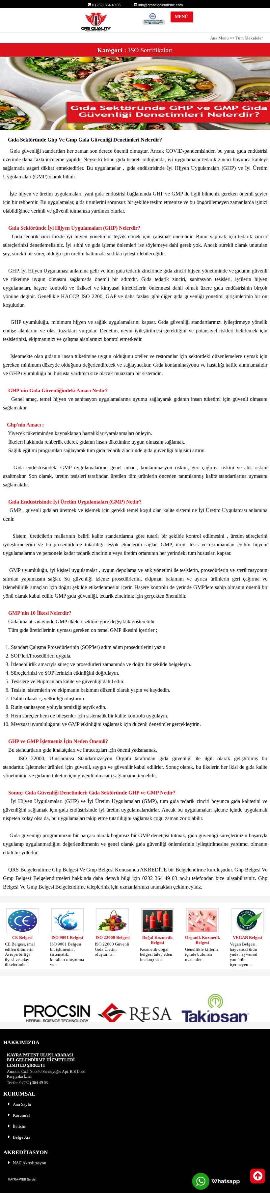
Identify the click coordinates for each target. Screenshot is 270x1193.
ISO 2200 (91, 296)
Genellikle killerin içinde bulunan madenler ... (201, 954)
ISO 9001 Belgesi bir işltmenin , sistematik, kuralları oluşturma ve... (67, 954)
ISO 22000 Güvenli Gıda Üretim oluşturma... (112, 949)
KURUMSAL (19, 1094)
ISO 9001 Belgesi (67, 937)
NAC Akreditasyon (29, 1162)
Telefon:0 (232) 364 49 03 (27, 1082)
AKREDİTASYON (25, 1152)
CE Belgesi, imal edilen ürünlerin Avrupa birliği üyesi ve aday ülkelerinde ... (20, 954)
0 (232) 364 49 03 (106, 5)
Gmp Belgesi (100, 869)
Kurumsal (21, 1115)
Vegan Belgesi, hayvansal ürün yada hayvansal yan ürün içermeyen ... (243, 954)
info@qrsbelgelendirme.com (160, 5)
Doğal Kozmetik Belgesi (157, 940)
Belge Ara (21, 1137)
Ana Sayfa (22, 1104)
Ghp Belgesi (65, 869)
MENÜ (179, 16)
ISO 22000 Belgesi (112, 937)
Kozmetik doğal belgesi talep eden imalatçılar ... (156, 954)
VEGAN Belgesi (247, 937)
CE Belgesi (22, 937)
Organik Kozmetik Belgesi (202, 940)
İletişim (19, 1126)
